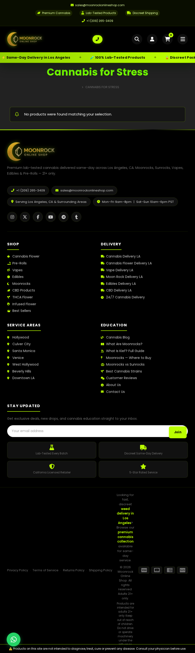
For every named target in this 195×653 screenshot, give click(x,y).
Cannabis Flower (25, 256)
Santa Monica (23, 351)
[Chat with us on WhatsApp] (13, 639)
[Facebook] (38, 217)
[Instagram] (12, 217)
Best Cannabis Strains (124, 371)
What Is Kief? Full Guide (125, 351)
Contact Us (115, 392)
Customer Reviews (121, 378)
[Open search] (137, 39)
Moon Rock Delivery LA (124, 277)
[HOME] (78, 87)
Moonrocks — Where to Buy (128, 358)
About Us (113, 385)
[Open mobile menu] (182, 39)
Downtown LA (23, 378)
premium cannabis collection (125, 537)
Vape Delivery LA (119, 270)
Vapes (17, 270)
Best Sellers (21, 311)
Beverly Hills (21, 371)
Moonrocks (21, 283)
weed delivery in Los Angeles (125, 516)
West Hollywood (25, 364)
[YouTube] (51, 217)
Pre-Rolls (19, 263)
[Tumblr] (76, 217)
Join (177, 432)
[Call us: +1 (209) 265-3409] (97, 39)
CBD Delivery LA (119, 290)
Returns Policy (73, 570)
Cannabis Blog (118, 337)
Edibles (18, 277)
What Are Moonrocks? (124, 344)
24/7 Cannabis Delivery (125, 297)
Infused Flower (24, 304)
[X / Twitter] (25, 217)
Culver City (21, 344)
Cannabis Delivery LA (123, 256)
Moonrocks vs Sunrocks (125, 364)
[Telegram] (63, 217)
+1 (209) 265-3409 (99, 21)
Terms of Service (45, 570)
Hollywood (20, 337)
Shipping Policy (100, 570)
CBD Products (23, 290)
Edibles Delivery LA (121, 283)
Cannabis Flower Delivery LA (129, 263)
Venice (18, 358)
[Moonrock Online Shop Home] (50, 39)
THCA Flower (22, 297)
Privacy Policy (17, 570)
